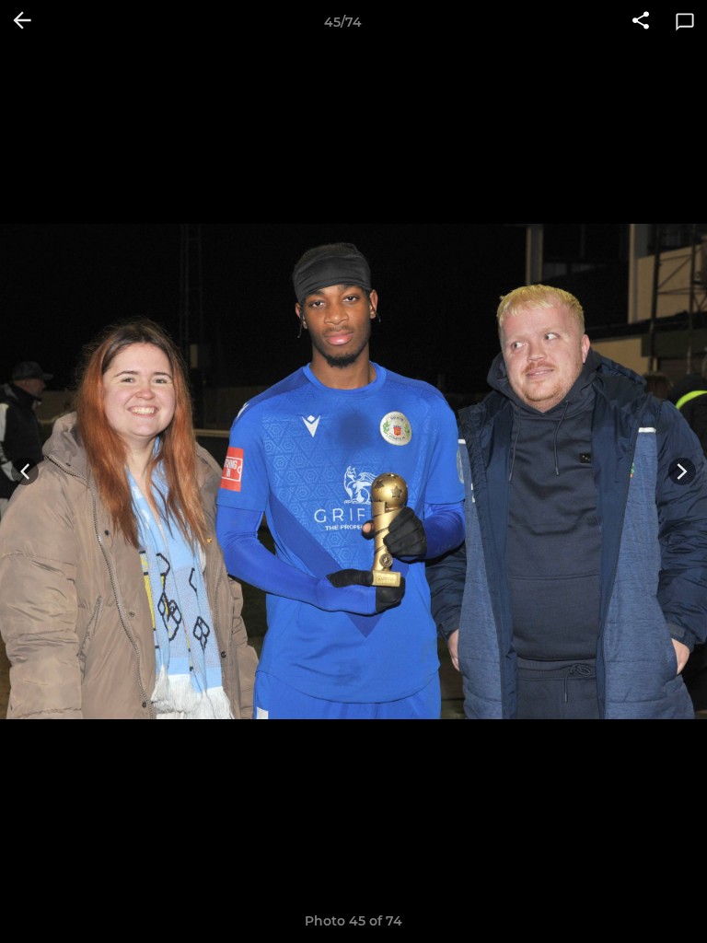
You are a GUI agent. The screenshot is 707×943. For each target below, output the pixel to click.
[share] (641, 22)
